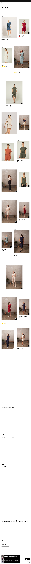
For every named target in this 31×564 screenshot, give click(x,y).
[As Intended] (15, 2)
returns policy (18, 437)
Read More (13, 407)
